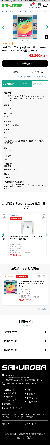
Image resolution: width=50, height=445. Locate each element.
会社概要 (5, 415)
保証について (10, 400)
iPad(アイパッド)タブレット (27, 11)
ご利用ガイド (9, 390)
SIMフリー (43, 11)
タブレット (11, 11)
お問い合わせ (31, 398)
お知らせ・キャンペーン (13, 408)
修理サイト (29, 424)
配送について (41, 77)
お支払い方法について (25, 77)
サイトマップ (18, 417)
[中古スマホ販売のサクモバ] (24, 369)
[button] (3, 234)
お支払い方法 (10, 393)
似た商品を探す (25, 63)
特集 (28, 390)
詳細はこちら (38, 84)
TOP (3, 11)
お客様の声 (30, 394)
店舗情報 (7, 404)
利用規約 (29, 417)
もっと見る (42, 309)
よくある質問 (31, 402)
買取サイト (6, 424)
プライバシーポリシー (21, 415)
